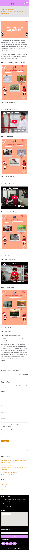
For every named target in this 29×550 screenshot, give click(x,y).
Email (3, 412)
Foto (2, 489)
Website (3, 418)
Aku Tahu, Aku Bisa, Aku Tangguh (9, 474)
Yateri (18, 548)
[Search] (27, 450)
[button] (25, 3)
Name (2, 405)
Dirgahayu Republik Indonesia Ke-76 (10, 370)
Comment (3, 391)
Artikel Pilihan (4, 484)
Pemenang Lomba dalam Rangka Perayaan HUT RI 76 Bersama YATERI (13, 468)
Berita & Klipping (5, 486)
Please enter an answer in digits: (8, 429)
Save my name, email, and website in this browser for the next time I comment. (14, 425)
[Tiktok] (15, 543)
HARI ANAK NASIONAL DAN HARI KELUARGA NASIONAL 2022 (14, 461)
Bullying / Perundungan (21, 374)
